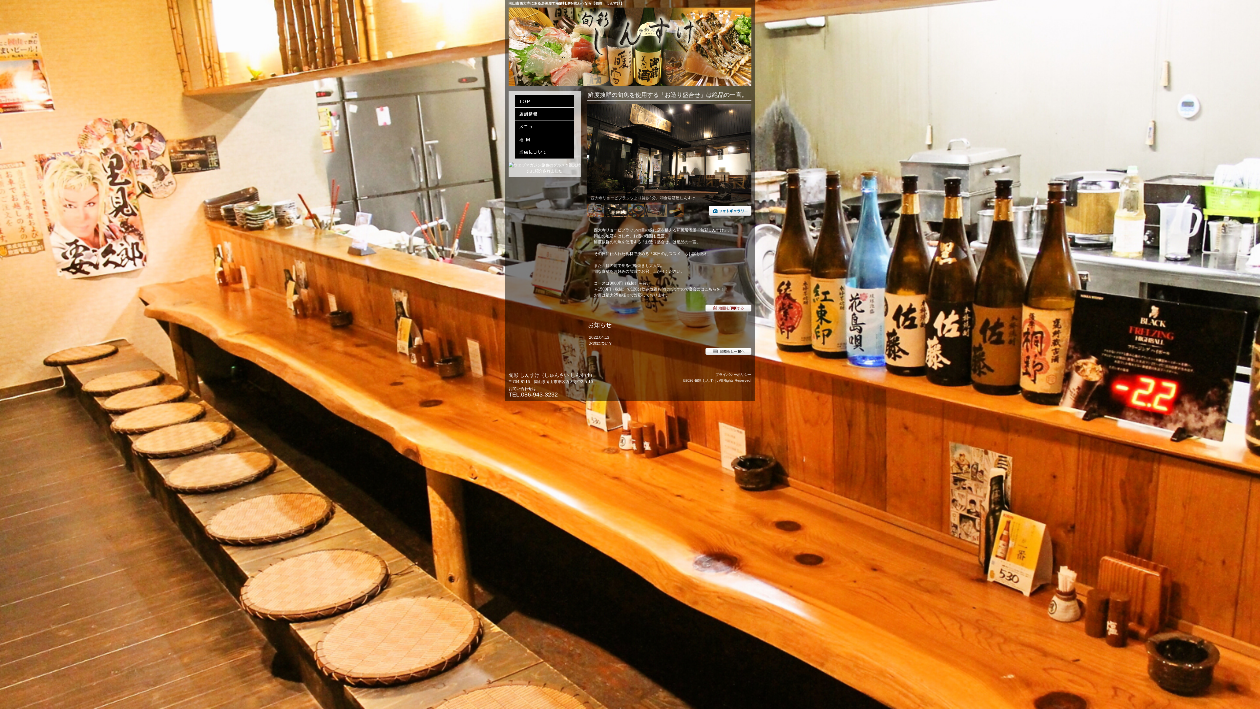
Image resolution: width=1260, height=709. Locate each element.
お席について (601, 343)
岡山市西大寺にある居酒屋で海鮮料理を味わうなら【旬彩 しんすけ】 (566, 3)
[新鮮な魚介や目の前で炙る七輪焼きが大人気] (730, 214)
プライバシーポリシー (733, 374)
